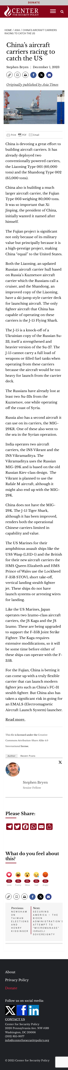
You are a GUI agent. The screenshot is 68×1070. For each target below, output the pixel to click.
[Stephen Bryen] (13, 769)
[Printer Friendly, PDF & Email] (23, 135)
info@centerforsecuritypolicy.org (27, 1040)
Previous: (20, 919)
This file (9, 734)
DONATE (34, 2)
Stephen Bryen (17, 67)
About (10, 972)
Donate (11, 988)
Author (11, 756)
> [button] (62, 11)
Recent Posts (27, 756)
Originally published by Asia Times (32, 85)
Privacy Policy (17, 980)
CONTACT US (15, 1019)
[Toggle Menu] (53, 11)
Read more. (15, 720)
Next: (48, 921)
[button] (9, 75)
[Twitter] (60, 762)
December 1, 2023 (46, 67)
